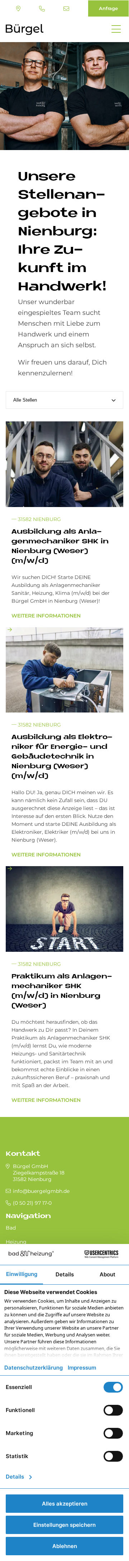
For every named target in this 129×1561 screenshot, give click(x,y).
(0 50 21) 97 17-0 (43, 9)
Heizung (16, 1242)
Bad (11, 1228)
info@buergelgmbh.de (67, 9)
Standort (19, 9)
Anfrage (108, 8)
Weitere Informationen (46, 615)
